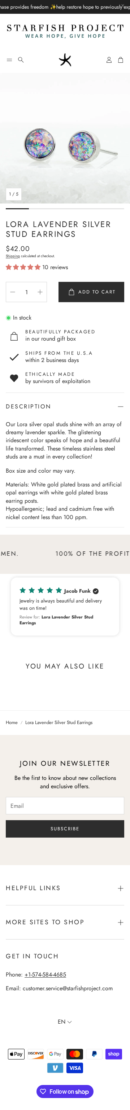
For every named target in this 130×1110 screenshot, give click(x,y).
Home (12, 722)
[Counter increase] (40, 292)
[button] (9, 60)
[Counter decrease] (12, 292)
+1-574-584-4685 (45, 974)
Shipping (13, 256)
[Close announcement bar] (122, 5)
